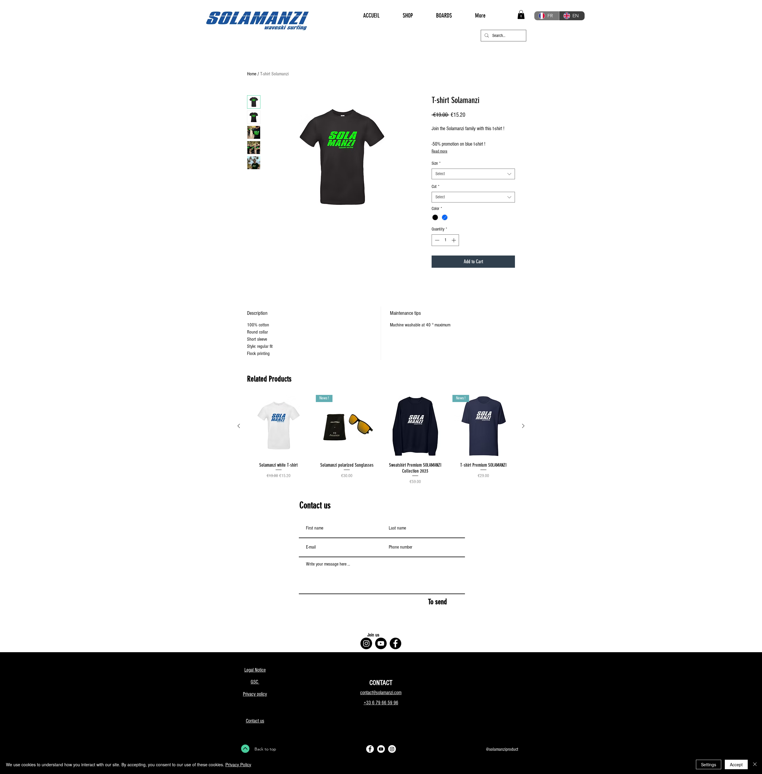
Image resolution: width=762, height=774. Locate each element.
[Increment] (454, 240)
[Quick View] (278, 426)
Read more (439, 151)
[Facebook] (395, 643)
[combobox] (473, 174)
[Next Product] (523, 425)
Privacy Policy (238, 764)
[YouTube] (381, 643)
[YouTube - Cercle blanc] (381, 749)
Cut (435, 186)
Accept (736, 764)
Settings (708, 764)
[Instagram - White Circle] (392, 749)
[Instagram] (366, 643)
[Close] (754, 764)
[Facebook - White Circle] (370, 749)
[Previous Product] (238, 425)
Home (251, 74)
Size (436, 163)
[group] (381, 440)
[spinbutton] (445, 240)
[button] (521, 14)
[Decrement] (436, 240)
